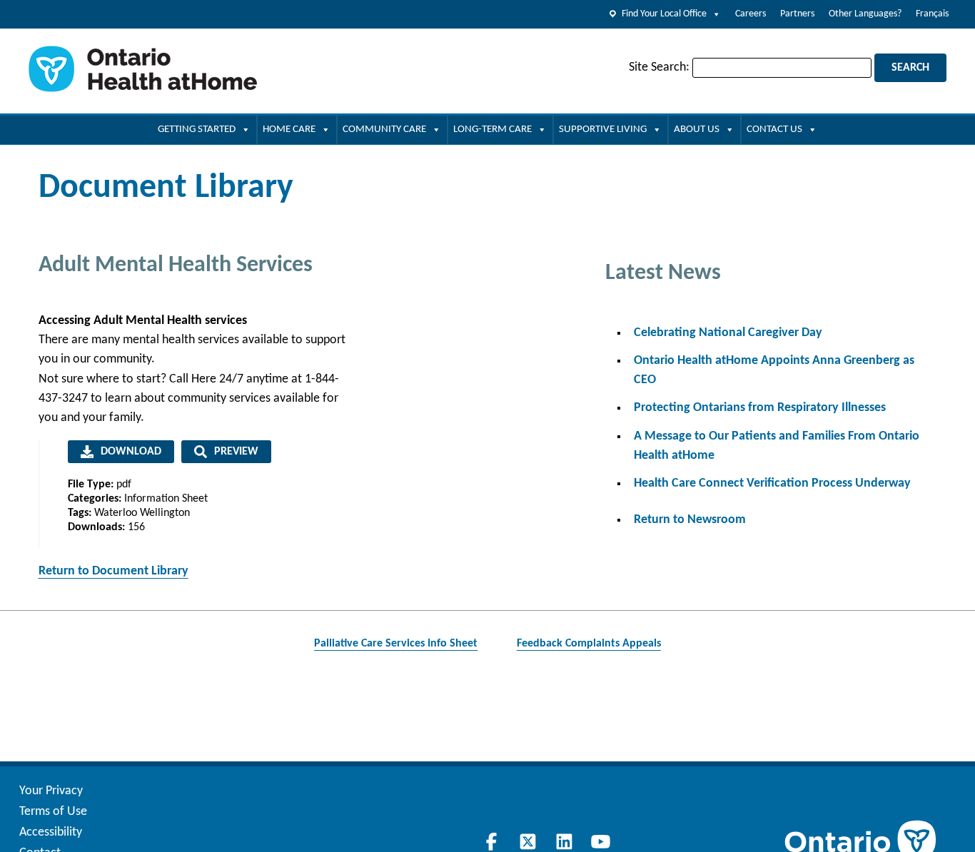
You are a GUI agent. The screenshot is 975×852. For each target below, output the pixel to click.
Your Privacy (51, 791)
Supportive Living (603, 129)
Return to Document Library (113, 571)
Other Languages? (865, 14)
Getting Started (197, 129)
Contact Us (774, 129)
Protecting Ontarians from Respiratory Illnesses (760, 408)
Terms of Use (53, 812)
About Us (696, 129)
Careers (750, 14)
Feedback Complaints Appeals (589, 643)
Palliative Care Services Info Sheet (396, 643)
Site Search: (659, 67)
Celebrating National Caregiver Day (728, 333)
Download (131, 451)
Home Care (289, 129)
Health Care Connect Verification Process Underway (772, 483)
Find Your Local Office (664, 14)
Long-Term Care (492, 129)
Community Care (384, 129)
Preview (236, 451)
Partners (797, 14)
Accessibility (50, 832)
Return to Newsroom (690, 520)
